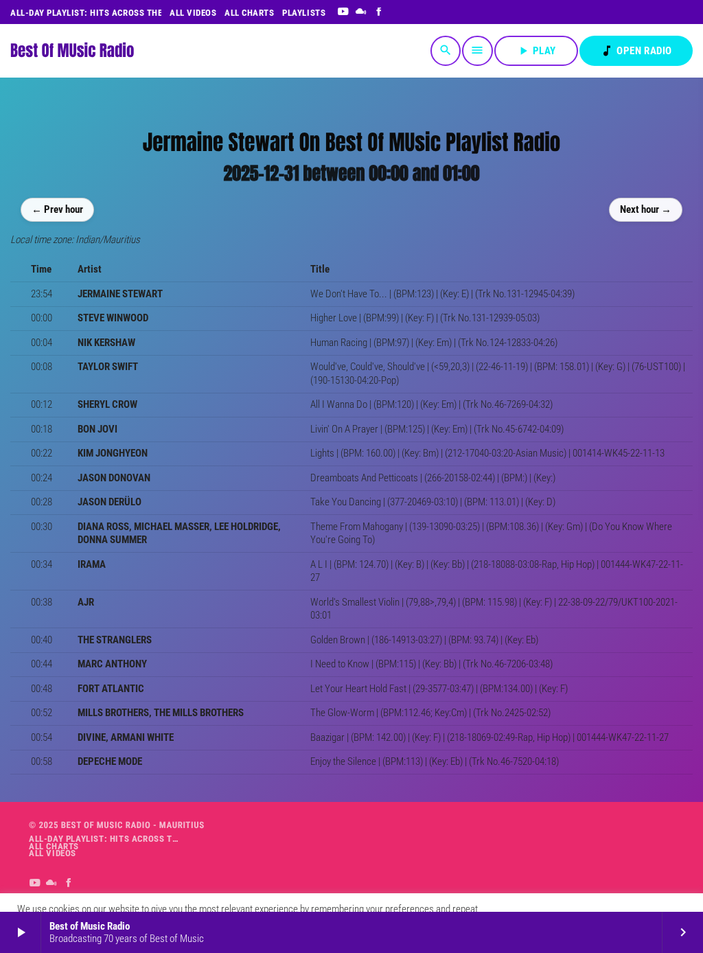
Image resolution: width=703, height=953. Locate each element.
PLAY (536, 51)
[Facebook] (379, 12)
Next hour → (645, 209)
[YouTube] (343, 12)
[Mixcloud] (361, 12)
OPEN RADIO (636, 51)
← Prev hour (57, 209)
